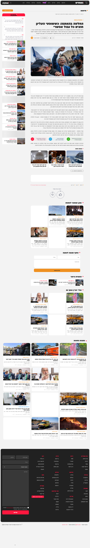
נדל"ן (57, 507)
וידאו (49, 3)
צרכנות (57, 464)
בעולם (71, 477)
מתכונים (39, 3)
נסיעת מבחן (41, 464)
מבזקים (42, 488)
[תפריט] (86, 3)
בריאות (57, 458)
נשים (86, 496)
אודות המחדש (40, 491)
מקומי (57, 501)
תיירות (57, 509)
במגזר (71, 504)
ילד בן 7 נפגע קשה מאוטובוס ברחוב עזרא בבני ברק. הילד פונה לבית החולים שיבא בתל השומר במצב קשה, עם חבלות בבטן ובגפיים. (13, 21)
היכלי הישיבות (69, 509)
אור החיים (85, 458)
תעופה (42, 469)
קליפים (57, 482)
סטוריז (71, 461)
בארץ (71, 474)
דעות (77, 185)
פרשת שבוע (85, 466)
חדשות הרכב (41, 461)
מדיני (72, 482)
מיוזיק (58, 3)
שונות (86, 469)
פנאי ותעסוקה (84, 501)
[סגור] (15, 545)
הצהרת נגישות (40, 480)
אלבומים (57, 474)
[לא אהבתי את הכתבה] (52, 194)
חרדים (53, 3)
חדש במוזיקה (55, 477)
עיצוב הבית (85, 499)
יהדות (71, 480)
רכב (24, 3)
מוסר (86, 464)
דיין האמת (70, 507)
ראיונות (57, 485)
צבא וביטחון (70, 490)
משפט (57, 504)
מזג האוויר (56, 499)
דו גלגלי (42, 458)
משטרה (71, 485)
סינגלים (57, 480)
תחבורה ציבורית (40, 466)
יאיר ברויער (65, 524)
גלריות (33, 3)
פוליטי (71, 488)
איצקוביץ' (85, 477)
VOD (44, 2)
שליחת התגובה (57, 270)
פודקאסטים (70, 464)
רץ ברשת (71, 466)
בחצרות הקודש (69, 501)
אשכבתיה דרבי (69, 499)
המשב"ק (85, 482)
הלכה (86, 461)
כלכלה (57, 496)
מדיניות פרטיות (40, 477)
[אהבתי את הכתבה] (60, 194)
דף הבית (81, 14)
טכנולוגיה (56, 461)
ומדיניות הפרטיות (10, 507)
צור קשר (42, 493)
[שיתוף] (4, 18)
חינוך (86, 491)
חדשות (63, 3)
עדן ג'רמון (78, 524)
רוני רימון (72, 185)
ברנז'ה (28, 3)
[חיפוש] (11, 3)
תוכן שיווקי (56, 466)
